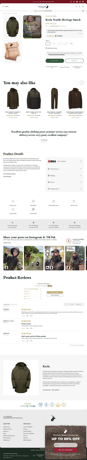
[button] (49, 16)
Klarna (25, 435)
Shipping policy (26, 455)
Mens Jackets (14, 13)
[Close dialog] (85, 427)
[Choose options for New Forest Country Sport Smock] (51, 267)
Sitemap (25, 438)
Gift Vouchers (7, 438)
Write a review (55, 292)
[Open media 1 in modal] (12, 26)
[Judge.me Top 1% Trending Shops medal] (63, 405)
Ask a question (55, 295)
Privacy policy (12, 455)
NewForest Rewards (9, 435)
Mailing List (6, 440)
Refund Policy (27, 431)
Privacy (25, 429)
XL (65, 43)
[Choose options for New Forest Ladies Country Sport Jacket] (6, 267)
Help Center (6, 427)
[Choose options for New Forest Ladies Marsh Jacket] (68, 267)
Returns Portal (7, 429)
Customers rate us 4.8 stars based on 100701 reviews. (43, 450)
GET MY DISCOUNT (66, 450)
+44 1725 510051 (7, 416)
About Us (6, 431)
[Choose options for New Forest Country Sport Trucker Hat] (47, 267)
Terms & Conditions (28, 433)
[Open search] (66, 304)
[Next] (80, 258)
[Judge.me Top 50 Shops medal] (58, 405)
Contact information (7, 457)
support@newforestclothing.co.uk (13, 417)
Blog (4, 433)
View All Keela (47, 389)
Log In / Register (28, 427)
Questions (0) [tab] (14, 304)
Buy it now (74, 60)
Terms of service (19, 455)
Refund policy (6, 455)
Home (4, 13)
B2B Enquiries (27, 440)
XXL (72, 43)
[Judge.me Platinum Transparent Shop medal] (52, 405)
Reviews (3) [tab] (6, 304)
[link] (13, 98)
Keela (9, 13)
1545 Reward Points (54, 26)
